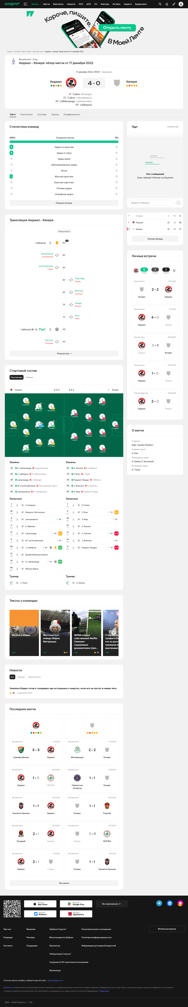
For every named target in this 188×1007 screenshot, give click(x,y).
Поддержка (31, 945)
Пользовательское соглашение (96, 929)
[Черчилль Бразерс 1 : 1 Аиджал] (56, 86)
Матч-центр (26, 51)
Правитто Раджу (90, 491)
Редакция (8, 937)
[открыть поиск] (160, 4)
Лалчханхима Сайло (48, 485)
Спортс (10, 51)
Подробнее (104, 991)
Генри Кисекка (41, 468)
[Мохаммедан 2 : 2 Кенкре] (136, 86)
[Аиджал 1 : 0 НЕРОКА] (58, 86)
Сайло (76, 94)
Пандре (78, 303)
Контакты (8, 945)
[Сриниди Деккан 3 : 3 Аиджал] (61, 86)
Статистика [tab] (26, 114)
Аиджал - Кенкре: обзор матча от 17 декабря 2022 (64, 51)
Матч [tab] (13, 114)
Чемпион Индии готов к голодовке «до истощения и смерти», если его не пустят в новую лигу (63, 688)
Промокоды (55, 970)
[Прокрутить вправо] (113, 633)
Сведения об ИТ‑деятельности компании (68, 962)
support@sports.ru (55, 980)
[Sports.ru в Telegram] (159, 903)
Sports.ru (10, 987)
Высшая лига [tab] (34, 677)
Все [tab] (12, 677)
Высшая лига (38, 51)
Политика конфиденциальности (96, 937)
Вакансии (30, 929)
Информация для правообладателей (99, 945)
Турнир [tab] (55, 114)
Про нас (7, 929)
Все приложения (110, 904)
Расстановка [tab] (16, 377)
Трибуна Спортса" (57, 929)
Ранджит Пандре (81, 480)
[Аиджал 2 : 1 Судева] (51, 86)
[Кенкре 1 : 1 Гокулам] (132, 86)
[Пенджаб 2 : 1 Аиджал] (54, 86)
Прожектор (54, 945)
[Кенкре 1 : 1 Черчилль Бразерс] (127, 86)
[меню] (25, 4)
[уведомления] (166, 4)
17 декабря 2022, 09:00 (88, 71)
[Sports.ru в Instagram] (180, 903)
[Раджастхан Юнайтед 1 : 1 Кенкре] (134, 86)
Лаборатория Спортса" (60, 954)
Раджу (78, 281)
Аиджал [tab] (21, 677)
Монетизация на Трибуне (61, 937)
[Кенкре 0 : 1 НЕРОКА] (129, 86)
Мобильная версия (167, 929)
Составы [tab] (42, 114)
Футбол (17, 51)
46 (13, 693)
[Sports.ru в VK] (170, 903)
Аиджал (56, 81)
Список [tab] (29, 377)
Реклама (30, 937)
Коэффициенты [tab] (72, 114)
